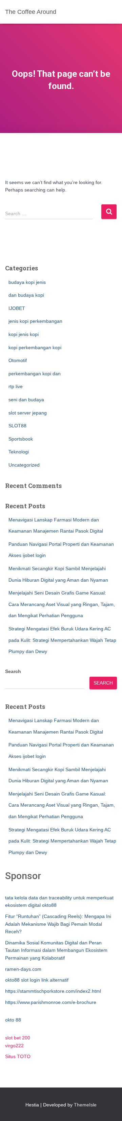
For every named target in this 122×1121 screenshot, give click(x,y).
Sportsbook (20, 439)
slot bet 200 (17, 1037)
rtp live (15, 386)
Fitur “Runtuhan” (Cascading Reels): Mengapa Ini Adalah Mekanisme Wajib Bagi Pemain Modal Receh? (58, 924)
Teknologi (18, 451)
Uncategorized (24, 465)
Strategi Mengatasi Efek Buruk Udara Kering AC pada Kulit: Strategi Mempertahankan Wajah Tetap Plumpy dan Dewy (62, 640)
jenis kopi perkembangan (35, 321)
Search (13, 671)
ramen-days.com (23, 969)
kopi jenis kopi (23, 334)
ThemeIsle (85, 1104)
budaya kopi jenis (27, 282)
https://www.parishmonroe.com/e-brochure (50, 1002)
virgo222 (14, 1045)
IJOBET (16, 308)
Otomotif (17, 360)
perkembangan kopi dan (34, 373)
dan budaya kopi (26, 295)
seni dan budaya (26, 399)
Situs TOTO (17, 1056)
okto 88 (13, 1020)
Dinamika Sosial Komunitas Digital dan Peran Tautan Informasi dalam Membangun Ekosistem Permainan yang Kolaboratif (56, 950)
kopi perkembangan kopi (34, 347)
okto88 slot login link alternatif (36, 980)
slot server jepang (27, 413)
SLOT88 (17, 425)
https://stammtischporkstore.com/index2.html (53, 991)
